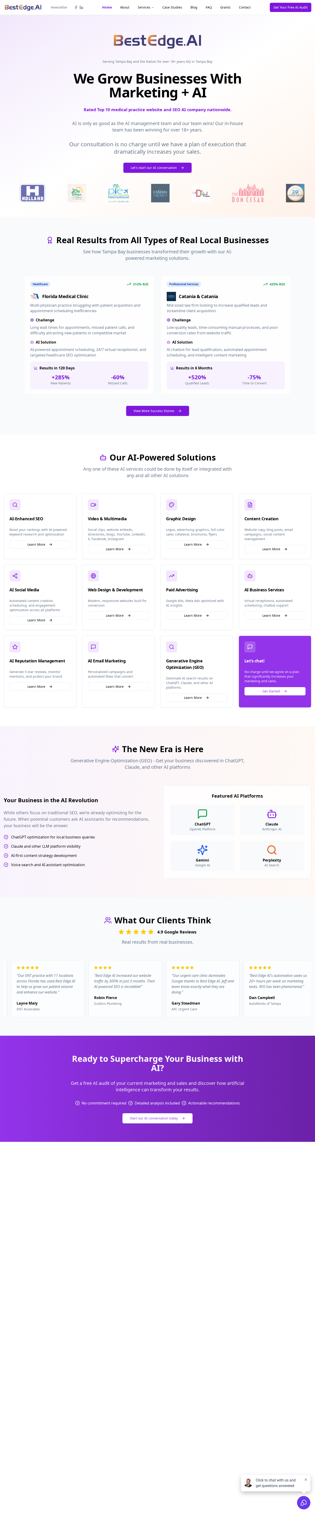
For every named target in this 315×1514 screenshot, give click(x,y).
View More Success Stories (154, 411)
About (124, 7)
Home (107, 7)
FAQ (209, 7)
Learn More (36, 544)
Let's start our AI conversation (154, 167)
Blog (193, 7)
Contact (245, 7)
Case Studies (172, 7)
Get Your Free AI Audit (290, 7)
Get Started (271, 691)
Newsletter (59, 7)
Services (144, 7)
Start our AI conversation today (154, 1118)
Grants (225, 7)
